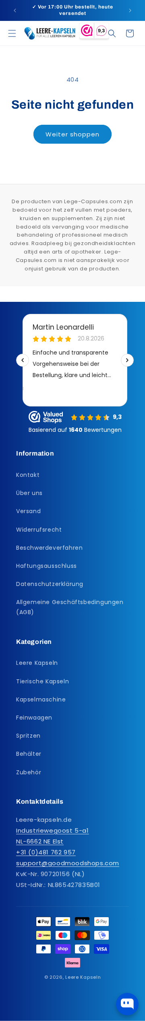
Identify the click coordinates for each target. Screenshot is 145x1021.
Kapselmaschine (41, 699)
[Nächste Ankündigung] (130, 10)
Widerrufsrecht (39, 530)
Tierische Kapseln (42, 681)
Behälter (28, 754)
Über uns (29, 493)
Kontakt (27, 475)
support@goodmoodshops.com (67, 863)
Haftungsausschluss (46, 566)
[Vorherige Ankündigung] (15, 10)
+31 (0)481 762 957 (46, 852)
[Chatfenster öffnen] (127, 1004)
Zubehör (28, 772)
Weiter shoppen (72, 134)
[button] (12, 33)
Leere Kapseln (37, 663)
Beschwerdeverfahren (49, 548)
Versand (28, 511)
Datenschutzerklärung (49, 584)
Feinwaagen (34, 718)
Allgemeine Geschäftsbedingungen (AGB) (70, 607)
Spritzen (28, 736)
